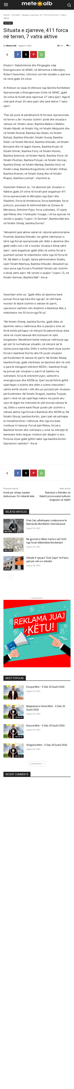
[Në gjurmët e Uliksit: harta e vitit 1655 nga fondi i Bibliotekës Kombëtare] (13, 545)
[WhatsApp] (41, 54)
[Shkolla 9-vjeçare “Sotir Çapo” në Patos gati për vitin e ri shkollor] (13, 563)
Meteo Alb (11, 45)
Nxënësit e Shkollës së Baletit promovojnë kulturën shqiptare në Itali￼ (55, 496)
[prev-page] (5, 576)
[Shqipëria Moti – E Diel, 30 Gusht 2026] (13, 750)
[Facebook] (17, 54)
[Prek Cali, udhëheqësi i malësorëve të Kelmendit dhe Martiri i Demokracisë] (13, 526)
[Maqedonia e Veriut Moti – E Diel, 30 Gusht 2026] (13, 712)
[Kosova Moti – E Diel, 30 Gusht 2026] (13, 731)
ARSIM (7, 569)
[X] (25, 54)
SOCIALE (16, 14)
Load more (35, 763)
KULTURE (8, 531)
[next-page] (11, 576)
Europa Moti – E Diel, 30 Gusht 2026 (45, 686)
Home (6, 14)
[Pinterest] (33, 54)
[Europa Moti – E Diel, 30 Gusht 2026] (13, 692)
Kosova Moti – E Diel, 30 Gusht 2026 (45, 725)
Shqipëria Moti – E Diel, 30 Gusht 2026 (46, 745)
